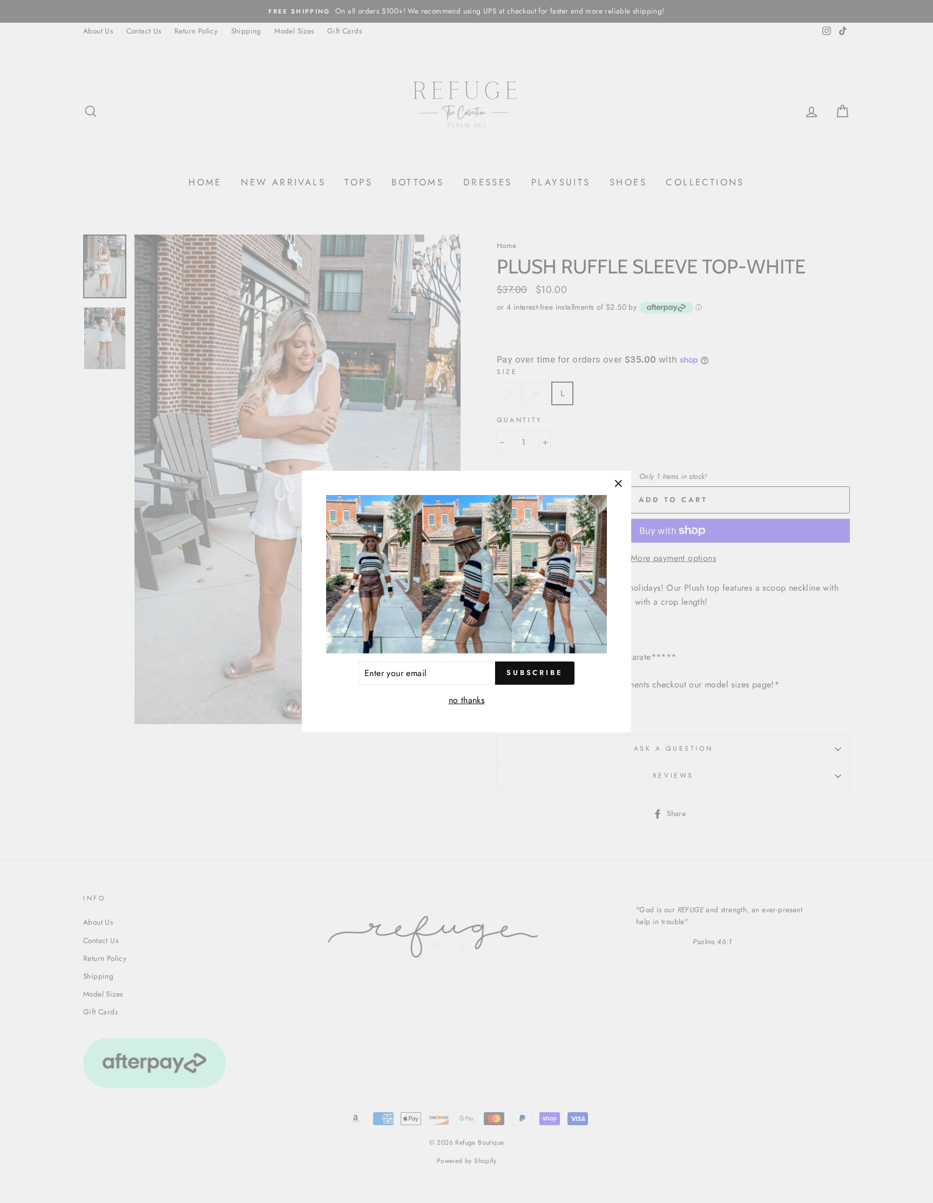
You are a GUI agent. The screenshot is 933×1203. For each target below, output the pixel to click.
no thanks (467, 700)
